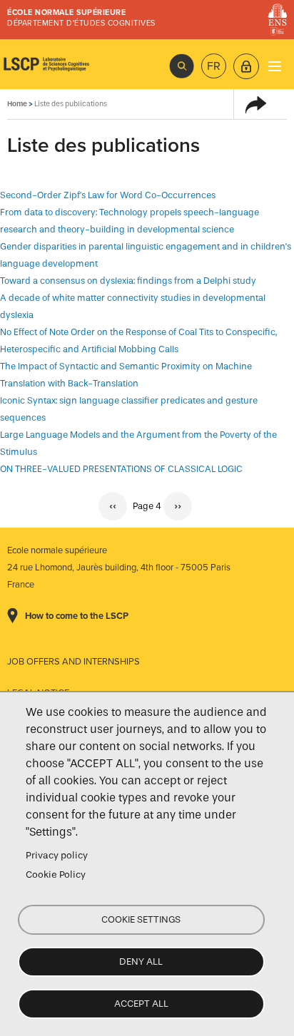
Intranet (246, 66)
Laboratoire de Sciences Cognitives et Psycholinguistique (46, 64)
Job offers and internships (73, 661)
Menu (274, 65)
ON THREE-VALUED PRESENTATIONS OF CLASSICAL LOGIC (121, 468)
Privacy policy (57, 855)
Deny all (141, 961)
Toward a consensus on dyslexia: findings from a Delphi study (128, 280)
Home (17, 103)
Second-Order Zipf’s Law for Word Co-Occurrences (108, 195)
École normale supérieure (66, 12)
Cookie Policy (56, 874)
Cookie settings (141, 919)
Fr (213, 66)
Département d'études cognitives (81, 23)
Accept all (141, 1003)
